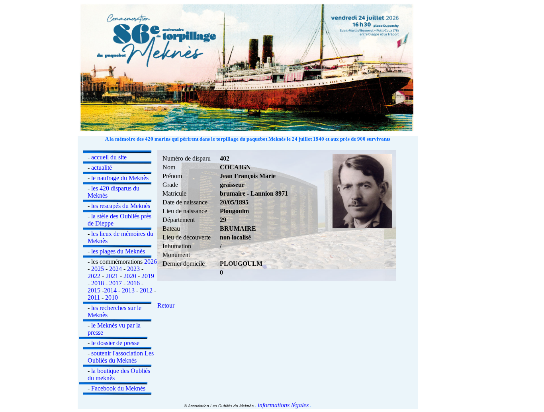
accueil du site (109, 157)
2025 (97, 268)
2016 (133, 283)
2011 (94, 297)
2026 (150, 261)
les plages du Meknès (118, 251)
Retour (165, 305)
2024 (115, 268)
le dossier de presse (115, 342)
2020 (129, 276)
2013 (128, 290)
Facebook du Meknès (118, 388)
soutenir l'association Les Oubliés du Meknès (121, 357)
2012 (146, 290)
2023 (133, 268)
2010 (111, 297)
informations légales (282, 405)
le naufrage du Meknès (120, 178)
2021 (112, 276)
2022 (94, 276)
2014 (110, 290)
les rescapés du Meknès (120, 205)
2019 (147, 276)
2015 (94, 290)
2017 (115, 283)
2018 (97, 283)
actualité (101, 167)
